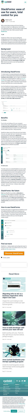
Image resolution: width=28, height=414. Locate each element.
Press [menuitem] (16, 393)
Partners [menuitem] (17, 391)
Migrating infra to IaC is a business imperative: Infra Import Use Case (13, 296)
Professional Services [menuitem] (6, 393)
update (8, 257)
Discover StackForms (14, 253)
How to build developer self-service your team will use (14, 329)
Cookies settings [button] (6, 411)
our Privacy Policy (21, 403)
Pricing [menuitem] (4, 391)
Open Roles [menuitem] (17, 388)
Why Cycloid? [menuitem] (6, 386)
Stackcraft (3, 194)
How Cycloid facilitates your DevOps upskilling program (14, 361)
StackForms (4, 31)
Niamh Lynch (8, 19)
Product (4, 257)
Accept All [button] (14, 411)
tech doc (6, 249)
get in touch (12, 249)
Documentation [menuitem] (6, 388)
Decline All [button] (21, 411)
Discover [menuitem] (5, 384)
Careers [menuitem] (17, 386)
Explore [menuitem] (17, 384)
